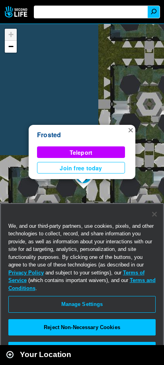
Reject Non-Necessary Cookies (82, 327)
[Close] (154, 214)
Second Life (17, 12)
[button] (130, 129)
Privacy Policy (26, 273)
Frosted (49, 134)
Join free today (81, 168)
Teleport (81, 152)
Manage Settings (82, 304)
